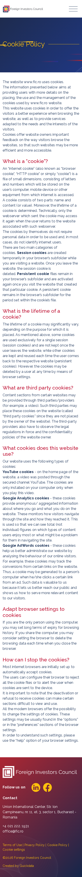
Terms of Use (12, 845)
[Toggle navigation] (73, 9)
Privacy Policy (34, 845)
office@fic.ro (13, 831)
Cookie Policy (57, 845)
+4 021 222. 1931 (16, 826)
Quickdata (27, 866)
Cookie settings (14, 849)
